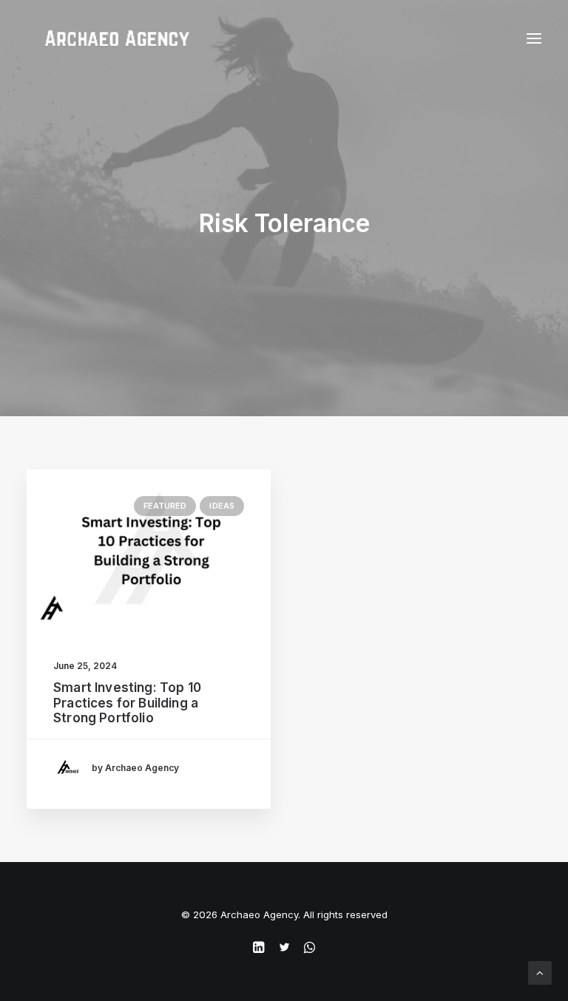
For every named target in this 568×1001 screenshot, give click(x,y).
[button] (149, 550)
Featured (165, 505)
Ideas (221, 505)
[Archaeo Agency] (117, 38)
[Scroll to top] (540, 972)
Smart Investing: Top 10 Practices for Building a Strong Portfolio (127, 702)
